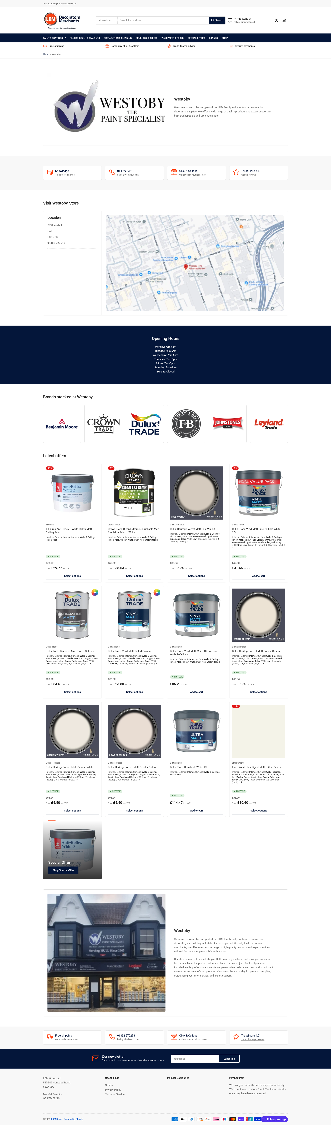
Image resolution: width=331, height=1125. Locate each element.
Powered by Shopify (73, 1119)
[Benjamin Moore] (62, 424)
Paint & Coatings (53, 38)
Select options (72, 576)
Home (46, 54)
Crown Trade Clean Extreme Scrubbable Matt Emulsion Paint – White (133, 530)
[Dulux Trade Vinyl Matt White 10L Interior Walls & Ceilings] (196, 615)
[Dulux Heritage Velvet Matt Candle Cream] (258, 615)
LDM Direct (56, 1119)
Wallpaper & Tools (173, 38)
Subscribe (229, 1058)
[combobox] (172, 20)
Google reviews (248, 174)
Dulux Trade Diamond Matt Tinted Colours (70, 651)
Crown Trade (114, 524)
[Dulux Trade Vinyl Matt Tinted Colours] (134, 615)
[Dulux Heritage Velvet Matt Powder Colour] (134, 731)
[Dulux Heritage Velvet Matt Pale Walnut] (196, 493)
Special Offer (59, 862)
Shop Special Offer (63, 870)
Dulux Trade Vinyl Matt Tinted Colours (130, 651)
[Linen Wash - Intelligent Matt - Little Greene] (258, 731)
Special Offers (196, 38)
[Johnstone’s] (227, 424)
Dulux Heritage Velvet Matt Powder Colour (132, 767)
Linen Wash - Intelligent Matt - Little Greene (257, 767)
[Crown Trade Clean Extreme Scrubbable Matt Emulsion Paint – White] (134, 493)
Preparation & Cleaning (118, 38)
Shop (225, 38)
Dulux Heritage (177, 524)
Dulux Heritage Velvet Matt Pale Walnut (192, 529)
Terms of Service (115, 1094)
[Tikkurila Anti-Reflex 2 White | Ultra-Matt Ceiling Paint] (72, 493)
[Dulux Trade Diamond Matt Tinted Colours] (72, 615)
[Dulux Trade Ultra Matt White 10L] (196, 731)
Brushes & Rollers (146, 38)
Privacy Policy (113, 1089)
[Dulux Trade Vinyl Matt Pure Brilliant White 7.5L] (258, 493)
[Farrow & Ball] (186, 424)
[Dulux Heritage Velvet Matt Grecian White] (72, 731)
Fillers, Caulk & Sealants (85, 38)
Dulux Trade (238, 524)
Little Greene (238, 762)
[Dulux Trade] (145, 424)
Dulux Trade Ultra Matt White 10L (189, 767)
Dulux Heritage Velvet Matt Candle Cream (256, 651)
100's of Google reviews (252, 1039)
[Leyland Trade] (269, 424)
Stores (109, 1085)
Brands (213, 38)
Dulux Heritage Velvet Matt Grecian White (69, 767)
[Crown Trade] (103, 424)
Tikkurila (50, 524)
